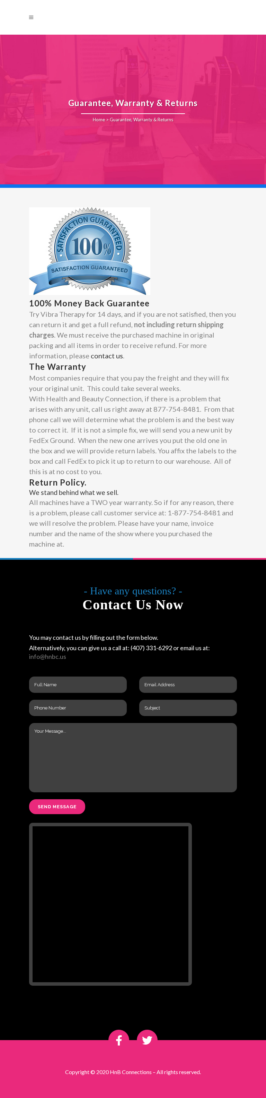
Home (99, 119)
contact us (107, 355)
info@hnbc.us (47, 656)
